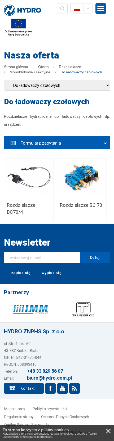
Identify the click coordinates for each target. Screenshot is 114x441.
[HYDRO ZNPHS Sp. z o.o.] (22, 10)
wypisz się (51, 273)
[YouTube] (62, 388)
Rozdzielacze (70, 67)
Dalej (95, 257)
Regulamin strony (19, 417)
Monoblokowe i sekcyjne (30, 72)
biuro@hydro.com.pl (49, 378)
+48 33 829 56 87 (45, 371)
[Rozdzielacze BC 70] (81, 190)
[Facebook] (50, 388)
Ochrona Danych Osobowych (65, 417)
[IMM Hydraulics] (30, 309)
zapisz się (20, 273)
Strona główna (16, 67)
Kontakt (27, 388)
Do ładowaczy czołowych (81, 72)
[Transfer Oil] (83, 309)
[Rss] (74, 388)
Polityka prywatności (50, 409)
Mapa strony (14, 409)
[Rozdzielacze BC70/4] (28, 190)
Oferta (43, 67)
